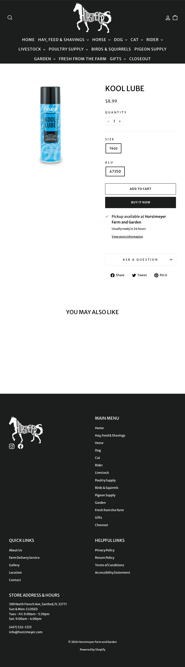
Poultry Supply (67, 49)
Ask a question (140, 259)
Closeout (140, 58)
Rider (153, 39)
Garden (43, 58)
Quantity (116, 112)
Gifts (116, 58)
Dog (119, 39)
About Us (15, 550)
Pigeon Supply (150, 49)
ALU (109, 162)
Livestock (30, 49)
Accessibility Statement (112, 573)
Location (15, 573)
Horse (99, 39)
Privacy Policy (104, 550)
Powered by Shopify (92, 649)
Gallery (14, 565)
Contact (15, 580)
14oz (113, 148)
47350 (115, 171)
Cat (135, 39)
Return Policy (104, 558)
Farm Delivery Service (24, 558)
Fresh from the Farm (82, 58)
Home (28, 39)
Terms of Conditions (109, 565)
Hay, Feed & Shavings (62, 39)
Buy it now (140, 202)
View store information (127, 236)
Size (110, 139)
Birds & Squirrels (111, 49)
